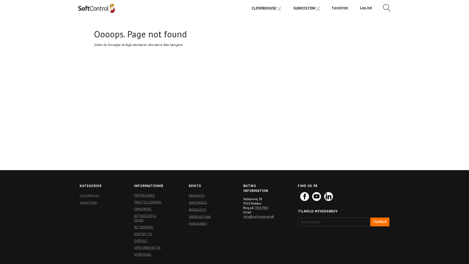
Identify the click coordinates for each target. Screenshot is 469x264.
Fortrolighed (144, 195)
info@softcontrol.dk (258, 217)
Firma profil (142, 209)
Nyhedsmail (142, 254)
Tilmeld (380, 222)
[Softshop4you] (96, 8)
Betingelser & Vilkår (145, 218)
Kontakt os (143, 234)
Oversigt (141, 241)
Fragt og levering (147, 202)
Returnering (143, 227)
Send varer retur (147, 248)
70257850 (261, 208)
